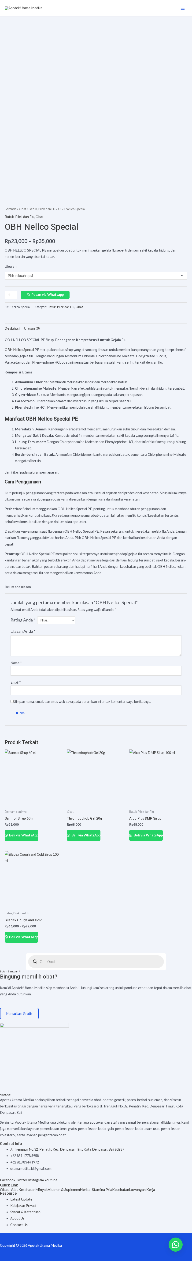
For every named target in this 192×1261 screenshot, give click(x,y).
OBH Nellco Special (19, 350)
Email (16, 682)
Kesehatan (120, 1189)
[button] (5, 1189)
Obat (22, 209)
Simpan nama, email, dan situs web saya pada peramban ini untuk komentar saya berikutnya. (82, 702)
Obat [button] (4, 1189)
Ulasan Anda (23, 631)
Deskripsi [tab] (12, 328)
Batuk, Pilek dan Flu (42, 209)
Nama (16, 663)
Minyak (41, 1189)
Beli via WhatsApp (23, 835)
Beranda (10, 209)
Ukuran (11, 266)
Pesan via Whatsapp (47, 295)
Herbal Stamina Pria (96, 1189)
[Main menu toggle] (182, 8)
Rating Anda (23, 619)
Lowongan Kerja (142, 1189)
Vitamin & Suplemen (64, 1189)
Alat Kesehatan (23, 1189)
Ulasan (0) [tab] (32, 328)
